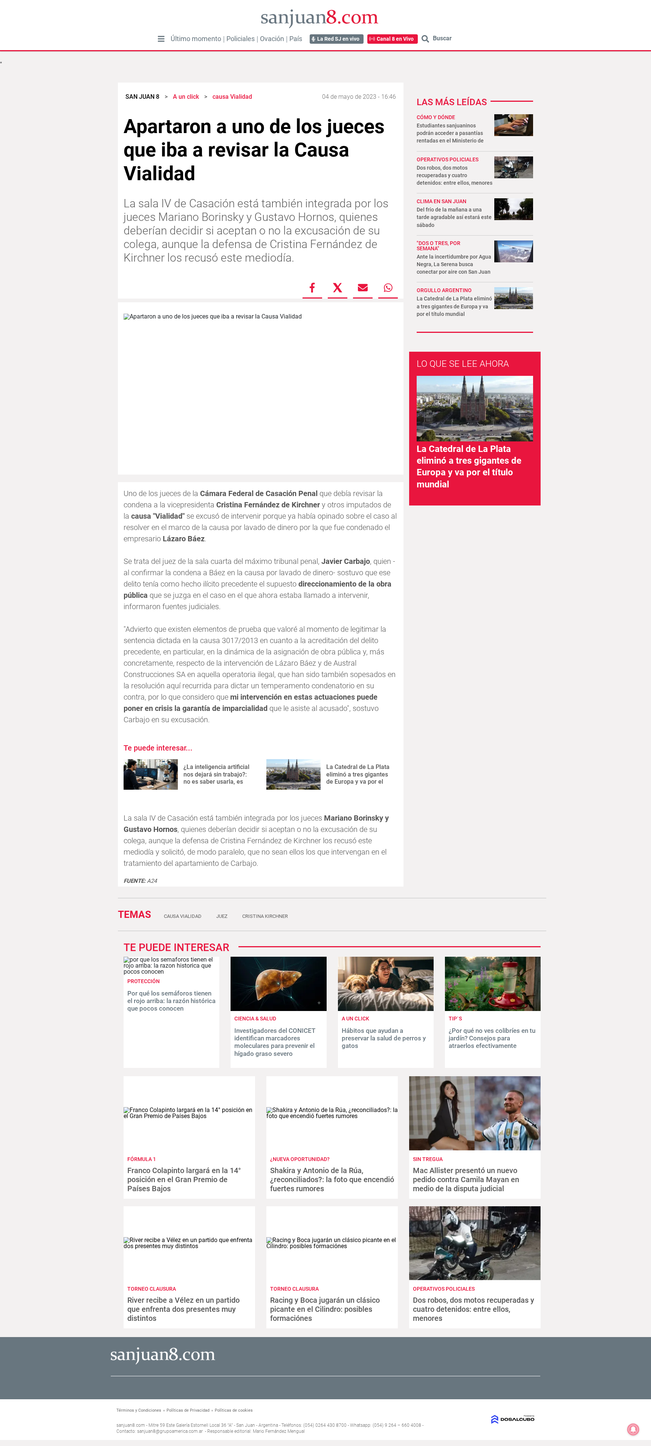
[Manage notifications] (633, 1429)
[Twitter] (338, 288)
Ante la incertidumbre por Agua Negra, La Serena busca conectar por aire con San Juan (454, 264)
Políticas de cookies (234, 1410)
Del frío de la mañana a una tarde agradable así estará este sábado (454, 217)
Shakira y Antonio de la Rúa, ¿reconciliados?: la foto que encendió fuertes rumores (332, 1179)
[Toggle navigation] (161, 38)
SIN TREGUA (428, 1159)
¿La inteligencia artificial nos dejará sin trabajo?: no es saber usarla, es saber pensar (216, 777)
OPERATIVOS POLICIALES (447, 159)
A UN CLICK (355, 1019)
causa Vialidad (183, 916)
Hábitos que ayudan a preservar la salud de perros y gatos (384, 1038)
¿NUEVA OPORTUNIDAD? (300, 1159)
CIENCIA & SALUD (255, 1019)
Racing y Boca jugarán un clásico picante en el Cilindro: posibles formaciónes (325, 1309)
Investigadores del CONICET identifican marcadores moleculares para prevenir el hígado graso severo (274, 1042)
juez (222, 916)
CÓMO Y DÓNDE (436, 117)
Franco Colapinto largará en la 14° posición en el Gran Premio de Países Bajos (184, 1179)
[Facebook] (312, 288)
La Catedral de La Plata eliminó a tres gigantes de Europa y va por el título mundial (358, 777)
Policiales (240, 38)
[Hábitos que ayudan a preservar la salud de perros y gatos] (386, 1009)
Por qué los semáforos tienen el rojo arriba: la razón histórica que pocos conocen (171, 1001)
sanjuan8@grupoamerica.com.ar (170, 1431)
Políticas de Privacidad (188, 1410)
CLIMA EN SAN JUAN (441, 201)
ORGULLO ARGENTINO (444, 290)
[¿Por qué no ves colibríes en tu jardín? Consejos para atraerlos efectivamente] (493, 1009)
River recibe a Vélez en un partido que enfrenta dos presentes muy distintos (183, 1309)
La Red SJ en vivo (338, 39)
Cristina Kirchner (265, 916)
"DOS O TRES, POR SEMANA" (438, 245)
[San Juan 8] (163, 1363)
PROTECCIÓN (143, 981)
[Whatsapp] (388, 288)
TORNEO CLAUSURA (151, 1289)
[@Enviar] (363, 288)
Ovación (272, 38)
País (295, 38)
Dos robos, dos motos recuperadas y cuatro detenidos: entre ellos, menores (454, 175)
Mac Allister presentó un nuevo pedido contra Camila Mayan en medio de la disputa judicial (466, 1179)
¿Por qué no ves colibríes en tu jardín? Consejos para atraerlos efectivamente (492, 1038)
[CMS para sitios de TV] (487, 1419)
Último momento (196, 38)
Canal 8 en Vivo (395, 39)
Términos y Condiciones (138, 1410)
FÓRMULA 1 (141, 1159)
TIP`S (455, 1019)
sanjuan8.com (130, 1425)
